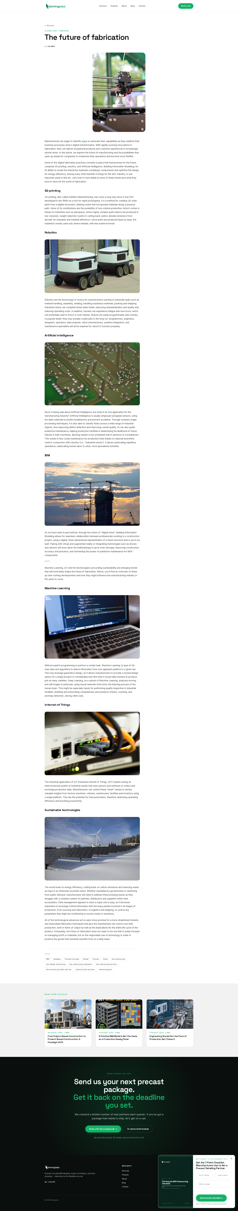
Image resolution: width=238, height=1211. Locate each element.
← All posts (49, 25)
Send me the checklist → (211, 1198)
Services (103, 6)
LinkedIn (51, 1182)
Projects (114, 6)
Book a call (185, 6)
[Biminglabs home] (56, 5)
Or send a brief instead (138, 1129)
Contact (142, 6)
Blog (133, 6)
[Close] (231, 1159)
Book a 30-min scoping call (103, 1129)
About (124, 6)
